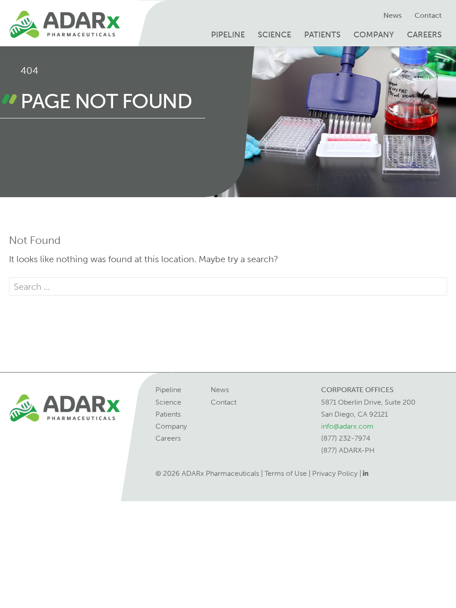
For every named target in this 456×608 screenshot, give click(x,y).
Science (274, 35)
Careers (424, 35)
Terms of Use (286, 473)
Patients (322, 35)
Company (374, 35)
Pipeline (228, 35)
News (392, 15)
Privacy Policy (335, 473)
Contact (428, 15)
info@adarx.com (347, 426)
